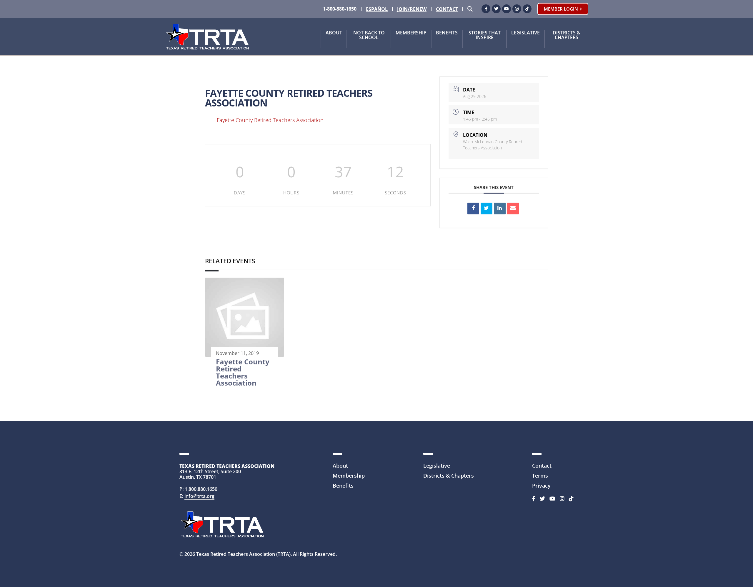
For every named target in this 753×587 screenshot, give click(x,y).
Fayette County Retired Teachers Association (270, 120)
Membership (411, 33)
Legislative (525, 33)
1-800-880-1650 (339, 9)
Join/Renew (412, 9)
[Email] (513, 208)
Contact (447, 9)
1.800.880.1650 (201, 489)
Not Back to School (369, 35)
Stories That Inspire (485, 35)
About (334, 33)
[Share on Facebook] (473, 208)
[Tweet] (486, 208)
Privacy (541, 485)
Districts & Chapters (566, 35)
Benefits (447, 33)
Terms (540, 475)
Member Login (561, 9)
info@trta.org (199, 496)
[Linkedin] (500, 208)
